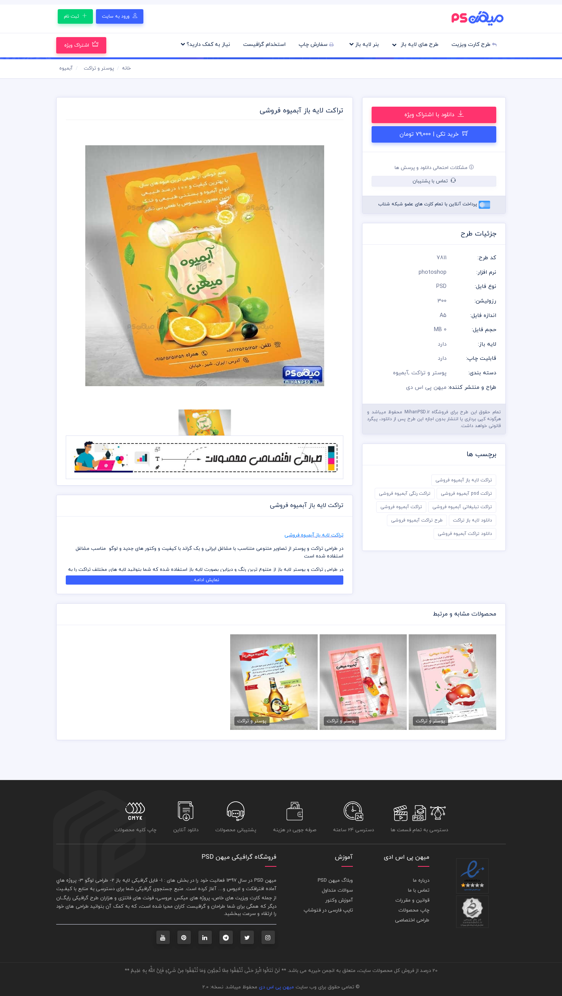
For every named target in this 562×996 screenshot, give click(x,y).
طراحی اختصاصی (412, 920)
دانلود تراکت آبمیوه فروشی (465, 534)
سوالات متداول (337, 890)
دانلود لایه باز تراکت (472, 520)
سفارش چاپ (314, 44)
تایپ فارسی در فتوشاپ (328, 910)
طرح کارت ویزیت (472, 44)
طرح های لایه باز (419, 44)
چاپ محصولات (413, 910)
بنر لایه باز (366, 44)
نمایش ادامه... (204, 580)
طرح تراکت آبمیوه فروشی (417, 520)
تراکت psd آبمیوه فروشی (466, 494)
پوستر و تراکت (99, 68)
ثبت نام (72, 16)
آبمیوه (66, 68)
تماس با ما (418, 890)
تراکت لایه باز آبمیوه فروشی (463, 480)
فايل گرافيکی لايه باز (137, 880)
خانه (126, 68)
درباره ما (421, 880)
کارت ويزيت (247, 898)
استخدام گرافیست (264, 44)
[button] (86, 266)
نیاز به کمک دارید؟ (207, 44)
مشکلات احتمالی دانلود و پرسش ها (432, 167)
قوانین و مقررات (412, 900)
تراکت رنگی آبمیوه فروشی (404, 494)
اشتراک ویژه (76, 45)
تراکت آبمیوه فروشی (401, 507)
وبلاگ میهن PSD (335, 880)
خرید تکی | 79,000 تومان (430, 134)
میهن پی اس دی (276, 987)
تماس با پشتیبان (431, 181)
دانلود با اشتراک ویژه (430, 115)
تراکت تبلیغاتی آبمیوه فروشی (462, 507)
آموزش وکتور (339, 900)
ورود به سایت (116, 16)
